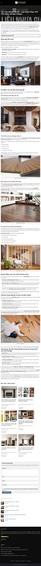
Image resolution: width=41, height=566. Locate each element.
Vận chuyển (28, 560)
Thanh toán (17, 560)
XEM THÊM (3, 407)
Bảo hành (23, 560)
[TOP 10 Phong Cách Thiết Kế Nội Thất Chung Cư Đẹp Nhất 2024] (9, 393)
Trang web (4, 484)
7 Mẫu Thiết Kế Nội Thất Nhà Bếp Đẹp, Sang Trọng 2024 (8, 424)
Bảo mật (12, 560)
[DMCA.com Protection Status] (4, 536)
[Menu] (1, 2)
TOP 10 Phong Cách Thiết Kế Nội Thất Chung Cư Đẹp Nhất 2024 (8, 400)
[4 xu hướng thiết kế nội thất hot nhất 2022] (9, 441)
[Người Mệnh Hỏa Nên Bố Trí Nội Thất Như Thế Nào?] (26, 391)
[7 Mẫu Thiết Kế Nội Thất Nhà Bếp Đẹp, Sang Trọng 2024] (9, 415)
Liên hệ (6, 503)
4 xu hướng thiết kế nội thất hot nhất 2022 (8, 448)
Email (3, 480)
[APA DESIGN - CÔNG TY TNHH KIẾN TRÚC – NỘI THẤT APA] (20, 2)
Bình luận (4, 468)
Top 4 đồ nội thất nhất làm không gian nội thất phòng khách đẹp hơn (26, 449)
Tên (3, 476)
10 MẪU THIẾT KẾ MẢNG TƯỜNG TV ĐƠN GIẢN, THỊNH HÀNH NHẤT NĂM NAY (25, 422)
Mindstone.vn (25, 564)
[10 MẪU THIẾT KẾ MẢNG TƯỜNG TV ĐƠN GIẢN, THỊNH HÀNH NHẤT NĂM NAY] (26, 414)
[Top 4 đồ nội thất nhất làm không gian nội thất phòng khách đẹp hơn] (26, 441)
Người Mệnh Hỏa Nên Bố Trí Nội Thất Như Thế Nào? (25, 400)
